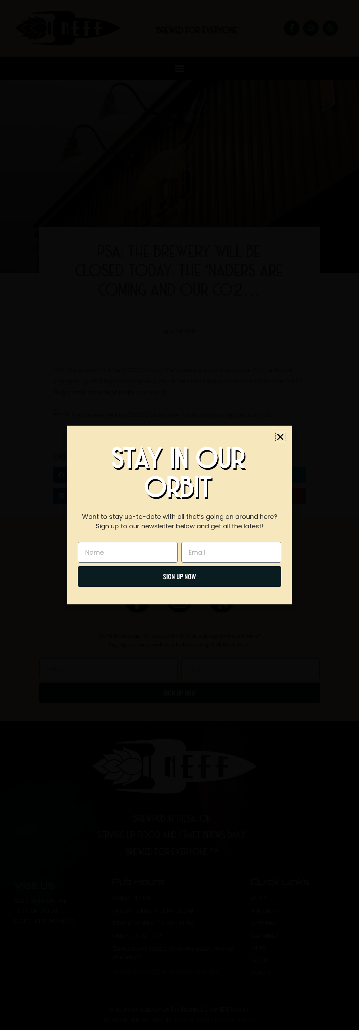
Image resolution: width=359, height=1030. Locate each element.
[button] (280, 437)
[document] (179, 515)
